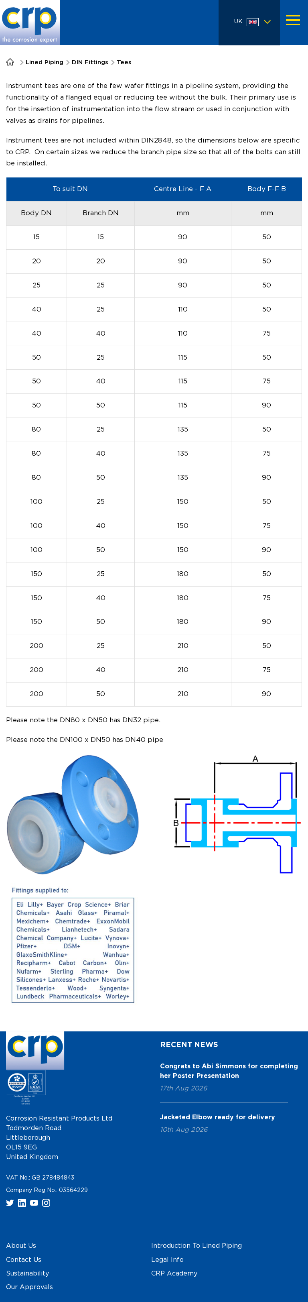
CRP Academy (174, 1273)
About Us (21, 1246)
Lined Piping (44, 62)
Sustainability (27, 1273)
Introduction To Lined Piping (196, 1246)
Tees (124, 62)
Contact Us (23, 1260)
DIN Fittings (90, 62)
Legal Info (167, 1260)
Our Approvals (29, 1287)
